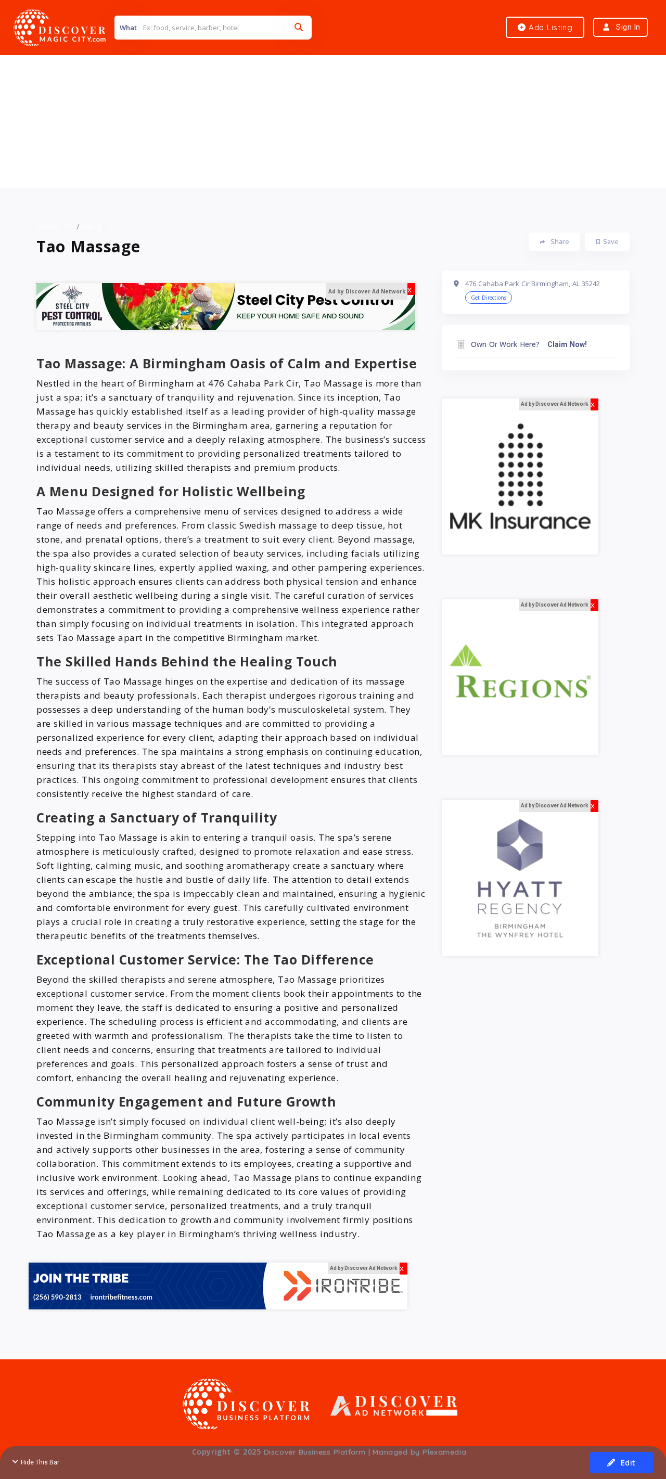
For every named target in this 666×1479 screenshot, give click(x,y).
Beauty (89, 226)
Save (611, 241)
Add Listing (549, 27)
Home (47, 226)
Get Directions (488, 297)
